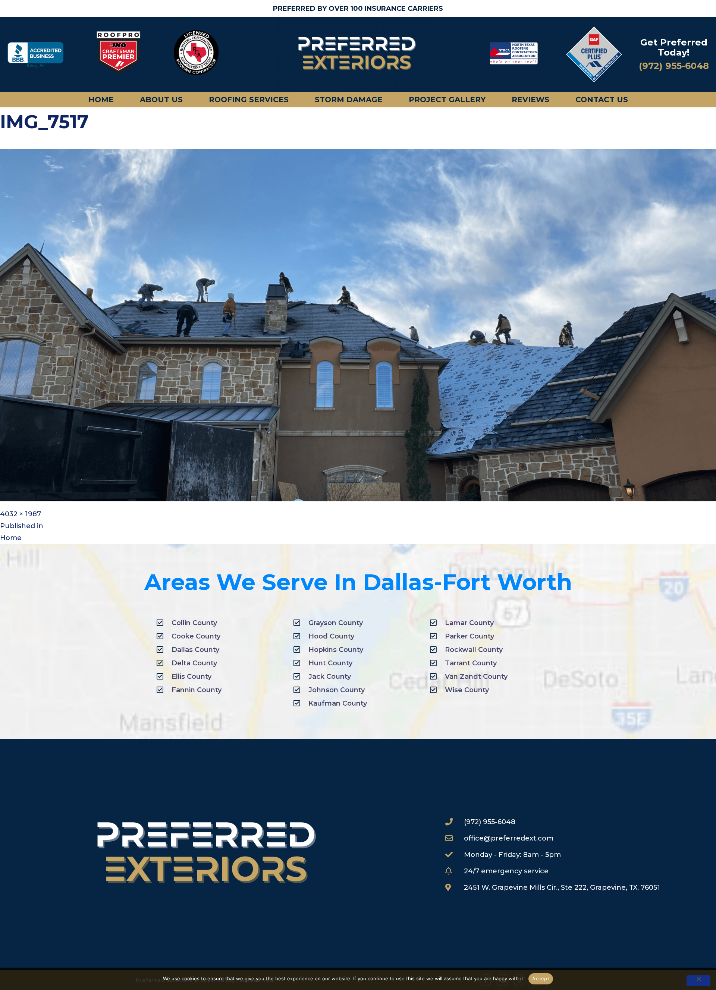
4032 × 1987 (20, 514)
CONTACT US (601, 99)
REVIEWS (530, 99)
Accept (540, 978)
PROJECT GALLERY (447, 99)
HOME (101, 99)
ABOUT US (161, 99)
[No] (698, 980)
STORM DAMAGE (349, 99)
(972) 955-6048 (674, 65)
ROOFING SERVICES (249, 99)
